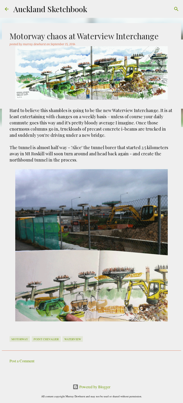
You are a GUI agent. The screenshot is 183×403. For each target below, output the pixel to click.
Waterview (72, 339)
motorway (19, 339)
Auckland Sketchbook (50, 9)
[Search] (176, 9)
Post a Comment (22, 360)
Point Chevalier (46, 339)
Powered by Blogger (94, 386)
